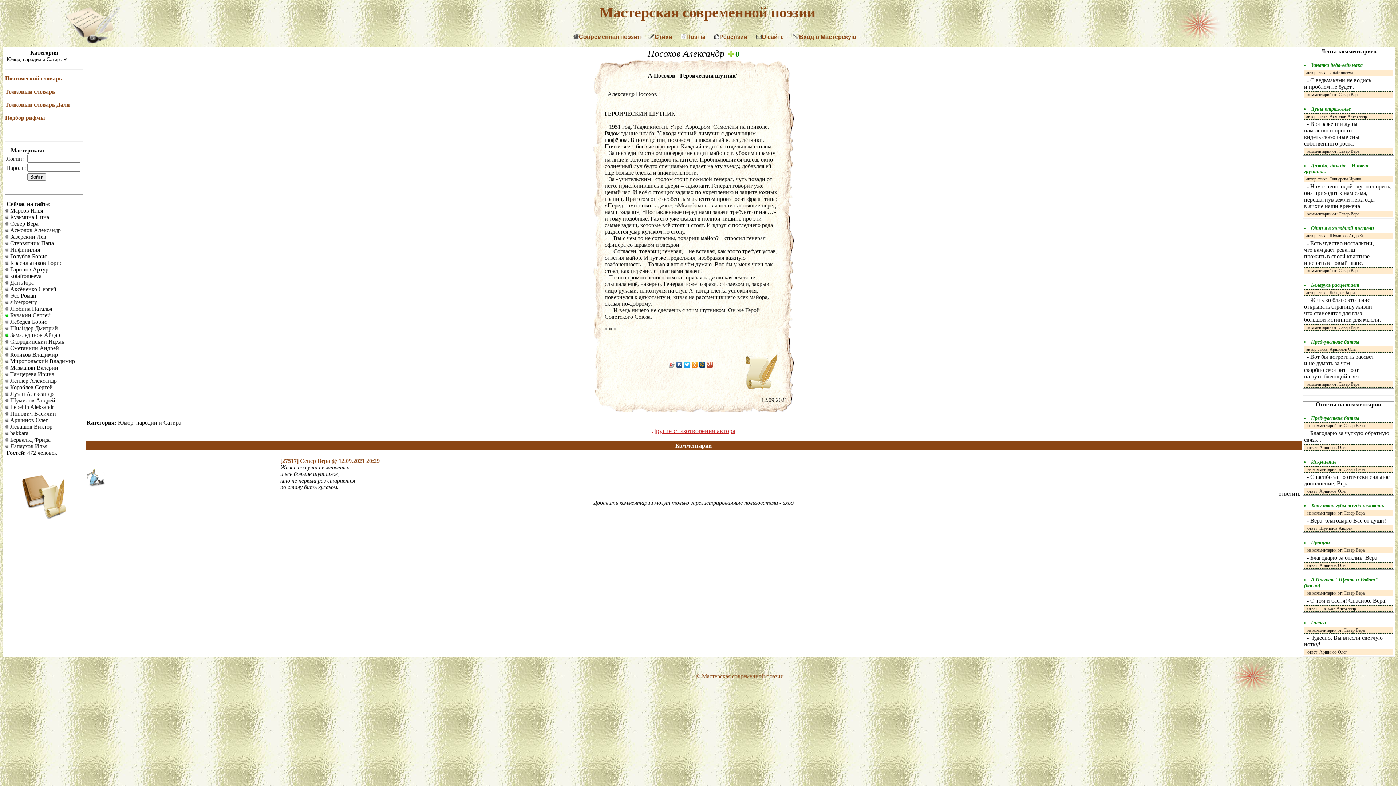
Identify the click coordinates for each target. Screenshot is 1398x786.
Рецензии (733, 37)
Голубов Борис (28, 256)
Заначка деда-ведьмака (1337, 65)
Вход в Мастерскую (827, 37)
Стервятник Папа (31, 243)
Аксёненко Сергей (32, 289)
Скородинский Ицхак (36, 341)
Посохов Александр (687, 53)
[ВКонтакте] (679, 364)
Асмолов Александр (35, 230)
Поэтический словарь (33, 78)
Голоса (1318, 623)
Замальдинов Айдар (34, 335)
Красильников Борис (35, 263)
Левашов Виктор (30, 427)
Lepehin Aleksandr (31, 407)
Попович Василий (32, 413)
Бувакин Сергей (30, 315)
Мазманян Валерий (33, 368)
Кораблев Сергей (31, 387)
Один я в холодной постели (1342, 228)
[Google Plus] (710, 364)
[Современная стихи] (92, 41)
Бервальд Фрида (30, 440)
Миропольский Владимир (42, 361)
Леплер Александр (33, 381)
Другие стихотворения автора (693, 430)
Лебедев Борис (28, 322)
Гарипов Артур (28, 269)
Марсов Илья (26, 210)
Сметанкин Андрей (34, 348)
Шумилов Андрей (32, 400)
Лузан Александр (31, 394)
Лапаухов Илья (28, 446)
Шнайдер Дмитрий (33, 328)
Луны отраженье (1331, 109)
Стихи (663, 37)
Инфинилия (24, 250)
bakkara (18, 433)
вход (788, 503)
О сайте (773, 37)
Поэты (696, 37)
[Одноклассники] (695, 364)
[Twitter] (687, 364)
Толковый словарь (30, 91)
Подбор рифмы (25, 118)
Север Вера (24, 224)
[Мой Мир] (702, 364)
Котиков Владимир (33, 355)
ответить (1289, 494)
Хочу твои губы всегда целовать (1347, 505)
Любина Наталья (30, 309)
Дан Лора (21, 282)
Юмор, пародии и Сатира (149, 423)
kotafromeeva (25, 276)
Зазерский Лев (27, 237)
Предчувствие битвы (1335, 342)
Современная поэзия (610, 37)
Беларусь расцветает (1335, 285)
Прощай (1320, 542)
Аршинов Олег (28, 420)
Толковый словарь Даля (37, 105)
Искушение (1323, 462)
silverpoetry (23, 302)
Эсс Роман (22, 296)
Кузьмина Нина (29, 217)
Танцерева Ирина (31, 374)
